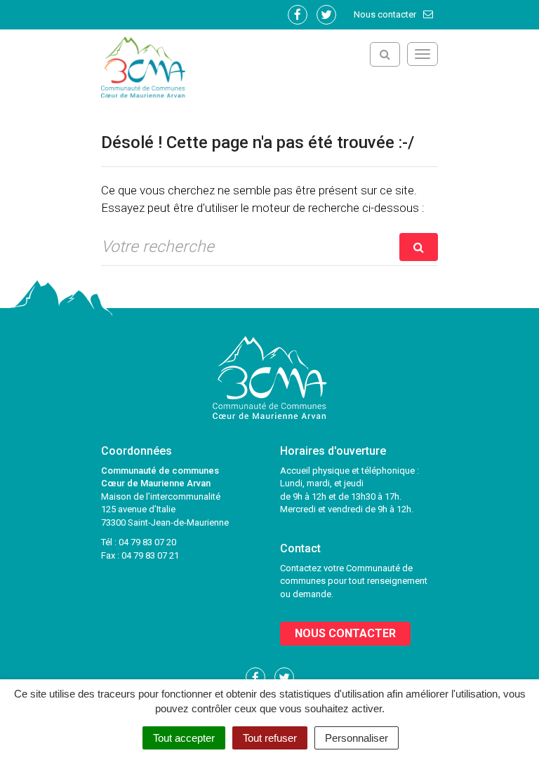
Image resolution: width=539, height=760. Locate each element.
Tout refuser (270, 738)
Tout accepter (184, 738)
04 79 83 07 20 (147, 542)
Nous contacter (386, 14)
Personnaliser (356, 738)
